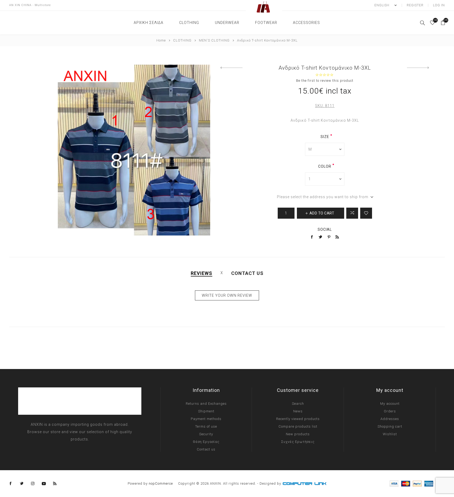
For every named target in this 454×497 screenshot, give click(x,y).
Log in (439, 5)
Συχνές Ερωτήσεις (297, 442)
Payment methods (206, 419)
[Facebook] (11, 483)
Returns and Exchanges (206, 404)
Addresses (389, 419)
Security (206, 434)
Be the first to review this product (324, 81)
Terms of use (206, 426)
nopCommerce (161, 483)
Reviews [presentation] (201, 273)
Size (325, 137)
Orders (390, 411)
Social (325, 229)
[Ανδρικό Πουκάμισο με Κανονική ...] (418, 67)
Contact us (206, 449)
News (298, 411)
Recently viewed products (298, 419)
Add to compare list (352, 213)
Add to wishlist (366, 213)
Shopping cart (390, 426)
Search (298, 404)
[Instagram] (33, 483)
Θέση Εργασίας (206, 442)
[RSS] (55, 483)
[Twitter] (22, 483)
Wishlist (390, 434)
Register (415, 5)
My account (390, 404)
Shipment (206, 411)
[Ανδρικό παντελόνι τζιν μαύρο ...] (231, 67)
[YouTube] (44, 483)
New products (298, 434)
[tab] (201, 273)
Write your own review (227, 295)
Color (324, 166)
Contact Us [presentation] (247, 273)
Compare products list (297, 426)
